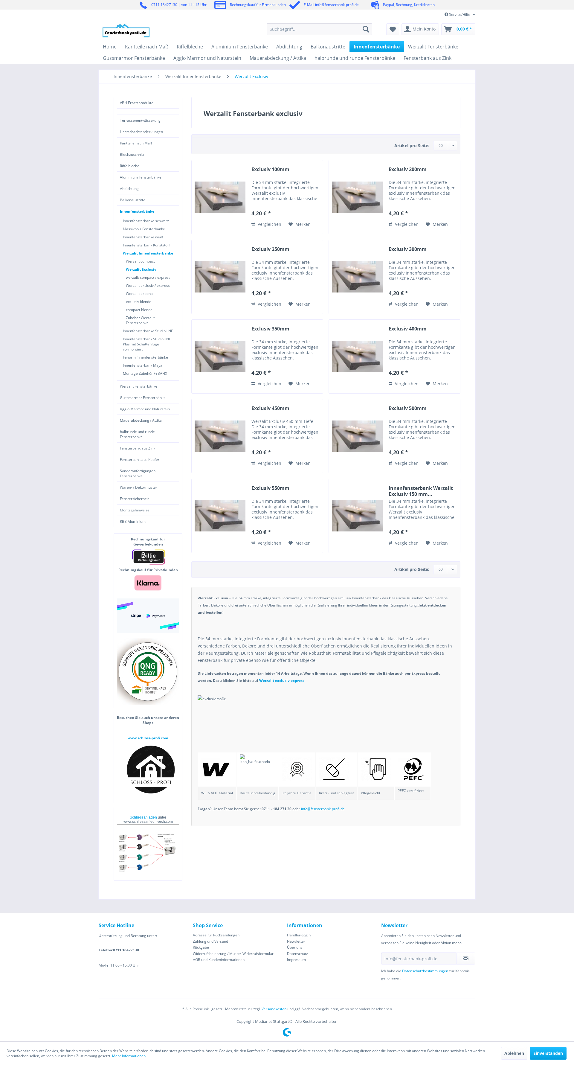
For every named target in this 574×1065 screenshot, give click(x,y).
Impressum (296, 959)
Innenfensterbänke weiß (143, 237)
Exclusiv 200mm (408, 169)
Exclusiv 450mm (270, 408)
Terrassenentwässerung (140, 120)
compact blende (139, 309)
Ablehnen (514, 1053)
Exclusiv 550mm (270, 488)
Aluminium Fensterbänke (140, 177)
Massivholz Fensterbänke (144, 228)
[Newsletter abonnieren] (465, 959)
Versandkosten (274, 1008)
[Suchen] (366, 29)
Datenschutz (297, 953)
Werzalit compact (140, 261)
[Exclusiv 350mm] (220, 356)
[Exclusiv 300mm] (357, 277)
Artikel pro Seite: (411, 145)
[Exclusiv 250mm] (220, 277)
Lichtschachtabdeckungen (141, 131)
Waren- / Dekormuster (138, 487)
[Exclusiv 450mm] (220, 436)
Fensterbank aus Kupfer (139, 459)
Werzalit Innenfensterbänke (148, 253)
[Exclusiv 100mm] (220, 197)
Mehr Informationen (129, 1055)
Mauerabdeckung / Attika (141, 420)
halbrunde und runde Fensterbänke (137, 434)
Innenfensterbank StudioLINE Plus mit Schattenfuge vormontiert (147, 344)
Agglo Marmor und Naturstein (145, 409)
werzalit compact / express (148, 277)
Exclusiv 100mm (270, 169)
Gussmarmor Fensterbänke (143, 397)
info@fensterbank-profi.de (323, 808)
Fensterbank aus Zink (137, 448)
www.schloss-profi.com (148, 738)
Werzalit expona (139, 293)
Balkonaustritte (132, 199)
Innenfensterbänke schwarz (146, 220)
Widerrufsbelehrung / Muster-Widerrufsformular (233, 953)
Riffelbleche (129, 165)
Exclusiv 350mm (270, 329)
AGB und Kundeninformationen (219, 959)
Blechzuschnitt (132, 154)
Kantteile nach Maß (136, 143)
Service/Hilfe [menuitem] (459, 14)
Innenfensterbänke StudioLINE (148, 330)
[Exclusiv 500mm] (357, 436)
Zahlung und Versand (210, 941)
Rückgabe (201, 947)
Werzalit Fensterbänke (138, 386)
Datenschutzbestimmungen (425, 970)
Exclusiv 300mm (408, 249)
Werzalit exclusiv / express (148, 285)
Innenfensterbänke (137, 211)
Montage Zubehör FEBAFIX (145, 373)
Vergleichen (269, 224)
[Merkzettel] (392, 29)
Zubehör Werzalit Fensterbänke (140, 320)
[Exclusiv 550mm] (220, 516)
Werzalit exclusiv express (281, 680)
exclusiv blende (138, 301)
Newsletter (296, 941)
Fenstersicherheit (134, 498)
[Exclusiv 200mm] (357, 197)
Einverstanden (548, 1053)
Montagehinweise (134, 510)
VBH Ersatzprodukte (136, 102)
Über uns (294, 947)
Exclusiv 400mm (408, 329)
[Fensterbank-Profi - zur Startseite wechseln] (126, 30)
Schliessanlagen (144, 817)
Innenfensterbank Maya (142, 365)
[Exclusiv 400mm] (357, 356)
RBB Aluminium (133, 521)
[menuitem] (319, 29)
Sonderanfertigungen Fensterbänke (137, 473)
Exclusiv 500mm (408, 408)
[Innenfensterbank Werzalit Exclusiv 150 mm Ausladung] (357, 516)
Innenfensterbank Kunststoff (146, 245)
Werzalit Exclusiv (141, 269)
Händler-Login (299, 935)
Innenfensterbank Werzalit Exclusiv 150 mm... (421, 491)
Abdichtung (129, 188)
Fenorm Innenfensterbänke (145, 357)
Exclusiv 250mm (270, 249)
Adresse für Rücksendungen (216, 935)
